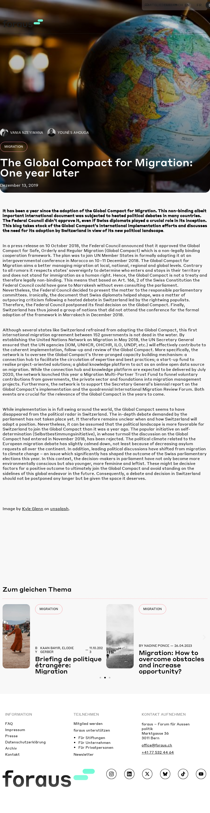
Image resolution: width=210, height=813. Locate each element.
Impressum (15, 729)
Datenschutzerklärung (25, 742)
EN (187, 5)
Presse (11, 735)
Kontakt (12, 754)
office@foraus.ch (157, 745)
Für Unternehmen (94, 742)
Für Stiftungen (91, 737)
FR (199, 5)
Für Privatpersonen (95, 747)
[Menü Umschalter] (127, 23)
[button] (6, 637)
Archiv (11, 748)
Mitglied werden (88, 723)
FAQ (9, 723)
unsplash (59, 508)
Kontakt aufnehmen (164, 714)
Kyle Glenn (32, 508)
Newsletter (84, 754)
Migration (13, 146)
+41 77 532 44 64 (158, 752)
